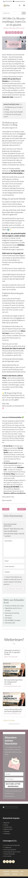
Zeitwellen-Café (10, 623)
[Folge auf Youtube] (12, 32)
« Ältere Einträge (9, 720)
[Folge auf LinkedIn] (15, 32)
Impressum (6, 871)
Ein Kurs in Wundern (9, 28)
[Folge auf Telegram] (18, 32)
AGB (22, 871)
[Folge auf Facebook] (6, 32)
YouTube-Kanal (8, 827)
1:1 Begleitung (7, 847)
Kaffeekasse (7, 833)
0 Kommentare (20, 28)
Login (21, 874)
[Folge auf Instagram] (9, 32)
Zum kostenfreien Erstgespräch (12, 845)
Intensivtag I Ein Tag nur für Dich (12, 851)
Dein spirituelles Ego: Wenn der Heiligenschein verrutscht (13, 682)
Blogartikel (6, 822)
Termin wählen (7, 856)
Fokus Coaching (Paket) (10, 849)
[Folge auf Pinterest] (21, 32)
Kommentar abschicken (16, 588)
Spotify (6, 452)
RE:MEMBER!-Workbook (12, 620)
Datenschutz (15, 871)
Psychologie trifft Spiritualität (12, 686)
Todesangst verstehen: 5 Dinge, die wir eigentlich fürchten (12, 652)
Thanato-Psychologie (9, 854)
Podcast (6, 825)
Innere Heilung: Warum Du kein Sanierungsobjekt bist (13, 710)
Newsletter (8, 618)
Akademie (15, 874)
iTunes (22, 606)
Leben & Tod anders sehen (11, 656)
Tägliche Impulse (8, 829)
